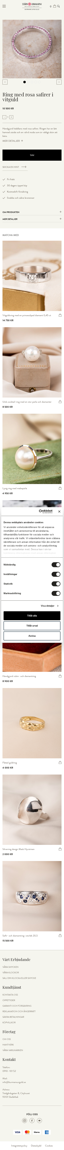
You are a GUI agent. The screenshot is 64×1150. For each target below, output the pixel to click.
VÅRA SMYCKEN (10, 967)
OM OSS (6, 1039)
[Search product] (58, 6)
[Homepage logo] (32, 6)
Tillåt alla (32, 615)
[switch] (56, 574)
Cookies (49, 1146)
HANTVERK (8, 1044)
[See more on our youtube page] (39, 1120)
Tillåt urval (32, 625)
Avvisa (32, 636)
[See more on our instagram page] (24, 1120)
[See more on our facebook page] (32, 1120)
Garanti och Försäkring (16, 1006)
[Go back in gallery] (4, 82)
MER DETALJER (11, 141)
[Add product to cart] (60, 315)
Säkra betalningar (13, 1017)
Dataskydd (36, 1146)
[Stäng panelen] (59, 511)
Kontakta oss (10, 994)
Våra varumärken (12, 1050)
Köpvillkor (9, 1022)
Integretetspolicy (19, 1146)
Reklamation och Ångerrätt (19, 1011)
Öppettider (8, 1000)
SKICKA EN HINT (10, 167)
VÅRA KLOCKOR (10, 972)
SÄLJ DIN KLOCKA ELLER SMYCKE (19, 978)
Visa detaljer (47, 605)
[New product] (32, 276)
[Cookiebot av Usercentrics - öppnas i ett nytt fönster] (40, 511)
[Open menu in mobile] (12, 6)
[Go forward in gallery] (59, 82)
